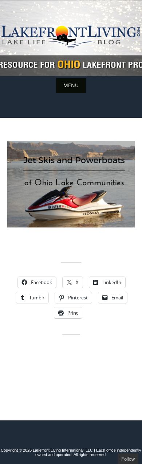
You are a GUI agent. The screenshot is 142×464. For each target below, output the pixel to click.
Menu (71, 85)
